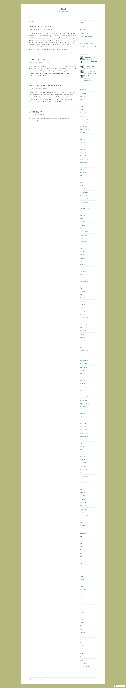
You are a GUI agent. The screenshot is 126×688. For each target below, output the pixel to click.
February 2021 (83, 311)
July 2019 (82, 373)
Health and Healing (85, 573)
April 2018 (82, 420)
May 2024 (82, 182)
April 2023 (82, 225)
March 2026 (83, 109)
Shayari (82, 619)
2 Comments (49, 29)
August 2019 (83, 370)
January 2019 (83, 390)
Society (82, 622)
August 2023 (83, 212)
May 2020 (82, 340)
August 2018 (83, 406)
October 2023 (83, 205)
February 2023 (84, 231)
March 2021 (83, 307)
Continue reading (41, 75)
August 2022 (83, 251)
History (82, 579)
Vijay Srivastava (88, 71)
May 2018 (82, 416)
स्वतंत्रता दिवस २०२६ (84, 40)
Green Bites (35, 111)
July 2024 (82, 175)
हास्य (81, 553)
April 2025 (82, 146)
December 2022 (84, 238)
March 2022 (83, 268)
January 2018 (83, 430)
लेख (81, 550)
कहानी (81, 540)
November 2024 (84, 162)
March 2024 (83, 189)
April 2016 (82, 499)
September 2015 (84, 522)
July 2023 (82, 215)
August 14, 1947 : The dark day (88, 46)
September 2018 (84, 403)
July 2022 (82, 255)
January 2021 (83, 314)
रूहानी (81, 546)
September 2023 (84, 208)
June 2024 (82, 179)
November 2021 (84, 281)
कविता (81, 536)
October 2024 (83, 165)
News (81, 596)
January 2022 (83, 274)
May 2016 (82, 496)
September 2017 (84, 443)
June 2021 (82, 298)
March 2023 (83, 228)
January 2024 (83, 195)
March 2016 (83, 502)
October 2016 (83, 479)
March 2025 (83, 149)
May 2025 (82, 142)
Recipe (82, 612)
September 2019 (84, 367)
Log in (81, 660)
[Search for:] (87, 22)
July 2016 (82, 489)
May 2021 (82, 301)
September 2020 (84, 327)
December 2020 (84, 317)
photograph (83, 606)
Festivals (82, 559)
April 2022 (82, 264)
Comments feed (84, 666)
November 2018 (84, 397)
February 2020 (84, 350)
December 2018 (84, 393)
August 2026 (83, 93)
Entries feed (83, 663)
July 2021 (82, 294)
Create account (84, 657)
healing (82, 569)
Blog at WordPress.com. (35, 679)
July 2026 (82, 96)
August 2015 (83, 525)
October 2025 (83, 126)
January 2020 (83, 354)
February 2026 (84, 113)
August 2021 (83, 291)
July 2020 (82, 334)
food (81, 563)
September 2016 (84, 482)
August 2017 (83, 446)
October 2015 (83, 519)
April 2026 (82, 106)
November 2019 (84, 360)
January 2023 (83, 235)
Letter (81, 583)
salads (81, 616)
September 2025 (84, 129)
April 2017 (82, 459)
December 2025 (84, 119)
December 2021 (84, 278)
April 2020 (82, 344)
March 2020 (83, 347)
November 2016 (84, 476)
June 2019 (82, 377)
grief (81, 566)
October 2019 (83, 364)
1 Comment (41, 114)
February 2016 (84, 506)
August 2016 (83, 486)
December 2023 (84, 198)
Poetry (82, 609)
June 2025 (82, 139)
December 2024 (84, 159)
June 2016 (82, 492)
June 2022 (82, 258)
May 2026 (82, 103)
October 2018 (83, 400)
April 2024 (82, 185)
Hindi (81, 576)
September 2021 (84, 288)
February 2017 (83, 466)
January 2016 (83, 509)
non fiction (83, 599)
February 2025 (84, 152)
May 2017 (82, 456)
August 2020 (83, 331)
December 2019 (84, 357)
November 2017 (84, 436)
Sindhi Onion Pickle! (40, 26)
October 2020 (83, 324)
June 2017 (82, 453)
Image (30, 29)
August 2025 (83, 132)
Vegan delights (84, 635)
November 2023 (84, 202)
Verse (81, 639)
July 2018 (82, 410)
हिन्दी (81, 556)
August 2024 (83, 172)
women (82, 645)
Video (81, 642)
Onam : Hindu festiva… (90, 76)
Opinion (82, 602)
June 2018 (82, 413)
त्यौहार (81, 543)
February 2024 (84, 192)
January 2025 (83, 156)
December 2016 (84, 473)
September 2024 (84, 169)
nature (82, 593)
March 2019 (83, 387)
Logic (81, 586)
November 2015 (84, 515)
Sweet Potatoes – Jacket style (45, 85)
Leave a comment (44, 62)
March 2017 (83, 463)
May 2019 (82, 380)
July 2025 (82, 136)
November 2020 (84, 321)
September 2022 (84, 248)
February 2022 (84, 271)
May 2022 (82, 261)
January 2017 (83, 469)
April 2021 (82, 304)
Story (81, 629)
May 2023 (82, 222)
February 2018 (84, 426)
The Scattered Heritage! (86, 43)
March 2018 (83, 423)
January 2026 (83, 116)
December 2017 (84, 433)
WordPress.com (84, 670)
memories (83, 589)
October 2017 (83, 439)
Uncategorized (84, 632)
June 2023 (82, 218)
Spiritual (82, 626)
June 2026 (82, 99)
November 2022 (84, 241)
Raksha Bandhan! (84, 33)
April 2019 (82, 383)
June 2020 (82, 337)
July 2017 (82, 449)
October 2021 (83, 284)
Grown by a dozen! (39, 59)
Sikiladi (63, 8)
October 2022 (83, 245)
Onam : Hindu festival (86, 36)
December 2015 (84, 512)
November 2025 (84, 123)
